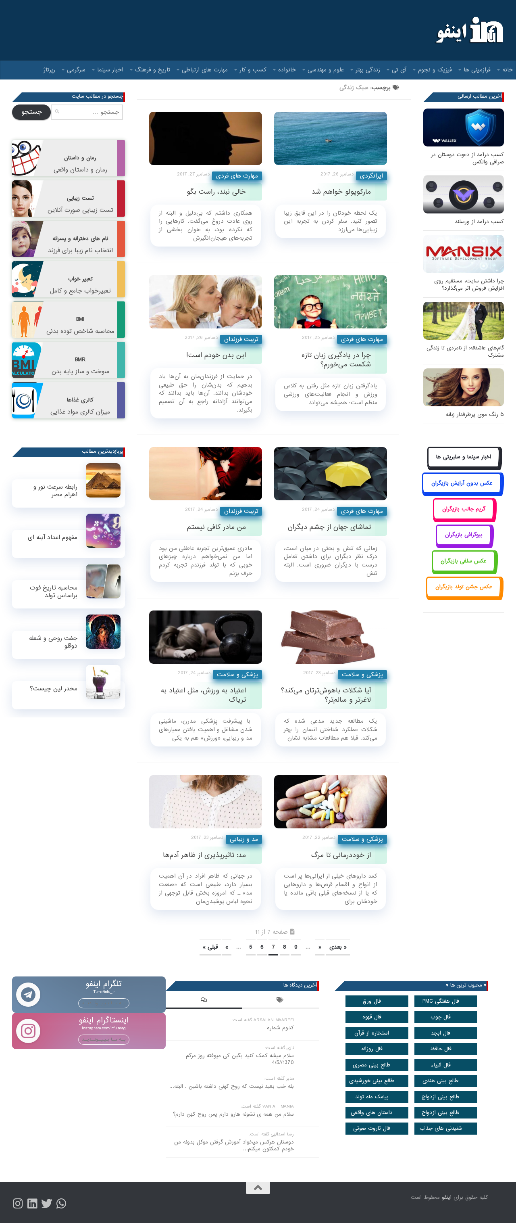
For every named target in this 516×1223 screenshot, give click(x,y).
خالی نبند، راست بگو (216, 192)
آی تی (399, 69)
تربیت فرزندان (241, 339)
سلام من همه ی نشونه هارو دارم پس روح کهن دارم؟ (233, 1114)
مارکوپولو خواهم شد (341, 192)
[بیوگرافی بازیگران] (463, 544)
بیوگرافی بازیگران (464, 535)
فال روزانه (372, 1049)
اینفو (447, 1197)
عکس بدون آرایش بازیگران (462, 483)
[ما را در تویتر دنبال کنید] (46, 1203)
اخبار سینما (110, 69)
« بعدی (338, 947)
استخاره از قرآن (371, 1033)
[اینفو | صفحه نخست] (468, 30)
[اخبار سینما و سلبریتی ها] (464, 466)
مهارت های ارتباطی (205, 69)
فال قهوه (371, 1017)
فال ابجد (440, 1033)
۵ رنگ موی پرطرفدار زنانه (475, 414)
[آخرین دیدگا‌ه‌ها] (204, 1001)
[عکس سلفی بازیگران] (463, 570)
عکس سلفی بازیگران (464, 561)
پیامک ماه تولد (372, 1097)
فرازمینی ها (477, 69)
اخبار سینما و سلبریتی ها (463, 457)
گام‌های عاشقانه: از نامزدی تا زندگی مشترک (465, 352)
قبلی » (210, 947)
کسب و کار (252, 69)
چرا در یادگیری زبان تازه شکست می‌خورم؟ (336, 360)
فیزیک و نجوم (435, 69)
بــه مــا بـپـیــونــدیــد (104, 1003)
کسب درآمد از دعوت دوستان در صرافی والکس (467, 158)
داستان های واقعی (372, 1112)
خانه (507, 69)
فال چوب (441, 1017)
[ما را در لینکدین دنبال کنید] (32, 1203)
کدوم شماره (280, 1028)
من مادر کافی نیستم (216, 527)
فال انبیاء (441, 1065)
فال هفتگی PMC (440, 1001)
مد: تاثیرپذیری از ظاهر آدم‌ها (204, 855)
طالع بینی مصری (372, 1065)
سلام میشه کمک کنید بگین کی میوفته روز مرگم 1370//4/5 (240, 1059)
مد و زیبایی (244, 839)
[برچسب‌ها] (280, 1001)
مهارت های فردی (237, 175)
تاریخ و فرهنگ (152, 69)
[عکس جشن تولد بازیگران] (464, 596)
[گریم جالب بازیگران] (464, 518)
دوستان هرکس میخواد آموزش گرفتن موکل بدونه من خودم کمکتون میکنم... (234, 1145)
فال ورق (372, 1001)
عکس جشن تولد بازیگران (463, 587)
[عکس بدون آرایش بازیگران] (462, 492)
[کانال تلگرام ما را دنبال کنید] (61, 1203)
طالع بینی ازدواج (441, 1097)
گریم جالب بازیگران (463, 509)
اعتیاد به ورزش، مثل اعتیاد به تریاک (203, 695)
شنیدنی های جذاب (441, 1128)
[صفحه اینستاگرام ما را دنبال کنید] (17, 1203)
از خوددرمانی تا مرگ (341, 855)
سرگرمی (76, 69)
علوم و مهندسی (326, 69)
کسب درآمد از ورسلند (479, 221)
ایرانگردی (371, 175)
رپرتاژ (49, 69)
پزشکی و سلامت (237, 674)
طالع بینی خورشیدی (371, 1081)
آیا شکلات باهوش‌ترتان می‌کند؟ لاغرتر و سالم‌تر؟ (326, 695)
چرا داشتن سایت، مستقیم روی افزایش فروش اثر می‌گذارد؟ (469, 285)
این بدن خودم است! (216, 355)
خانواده (287, 69)
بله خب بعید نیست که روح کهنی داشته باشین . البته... (231, 1086)
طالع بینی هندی (440, 1081)
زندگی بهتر (368, 69)
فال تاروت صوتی (371, 1128)
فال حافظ (441, 1049)
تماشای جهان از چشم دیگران (329, 527)
